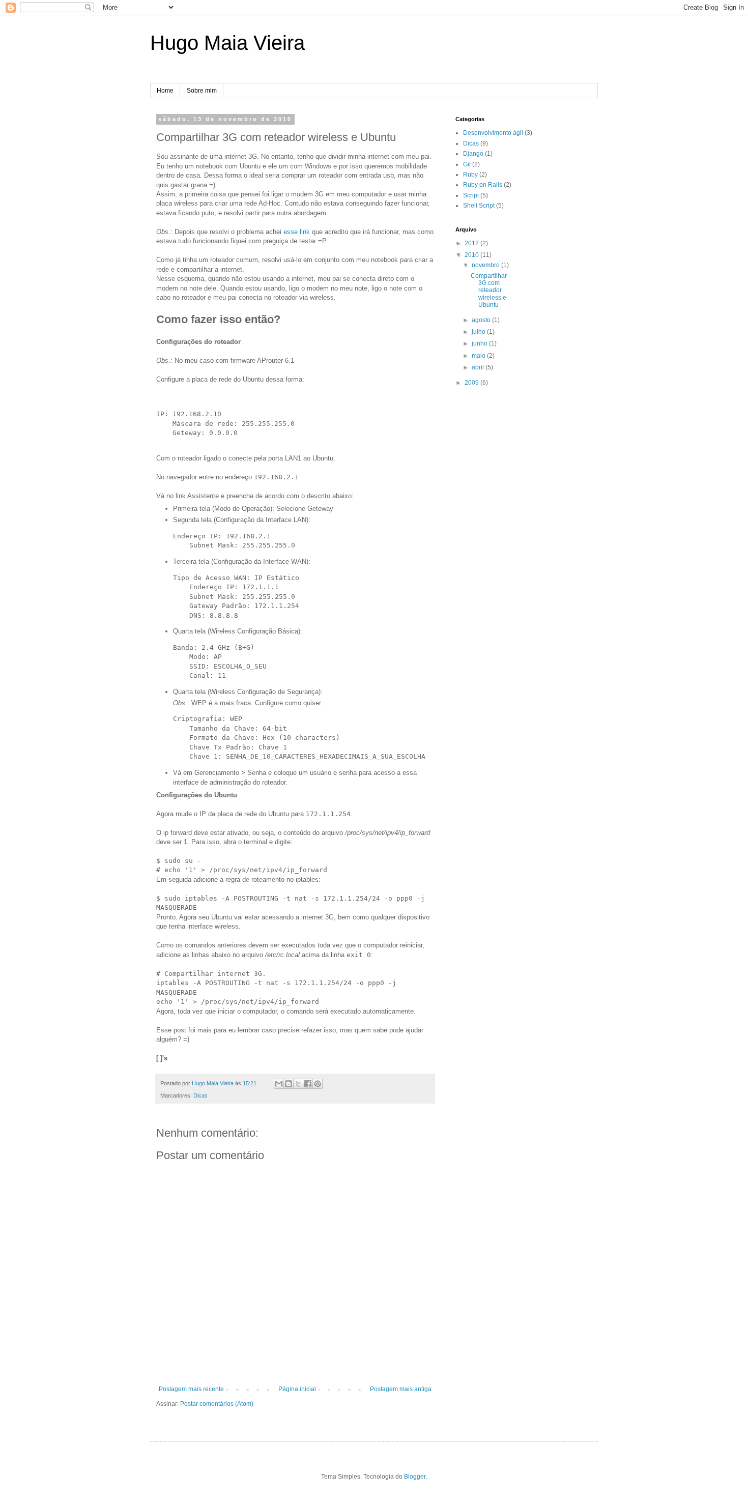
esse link (296, 232)
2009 (472, 382)
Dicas (200, 1095)
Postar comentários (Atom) (216, 1403)
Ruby (470, 174)
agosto (482, 320)
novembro (486, 265)
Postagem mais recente (191, 1389)
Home (165, 90)
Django (473, 153)
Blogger (414, 1476)
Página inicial (297, 1389)
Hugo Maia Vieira (227, 43)
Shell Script (479, 205)
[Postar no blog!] (288, 1084)
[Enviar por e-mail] (279, 1084)
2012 (472, 243)
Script (471, 195)
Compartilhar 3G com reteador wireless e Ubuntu (489, 290)
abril (478, 367)
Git (467, 164)
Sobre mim (202, 90)
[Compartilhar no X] (298, 1084)
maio (479, 355)
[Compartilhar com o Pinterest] (317, 1084)
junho (480, 343)
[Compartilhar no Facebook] (308, 1084)
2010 (472, 254)
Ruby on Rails (482, 184)
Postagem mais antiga (400, 1389)
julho (479, 331)
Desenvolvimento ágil (493, 132)
